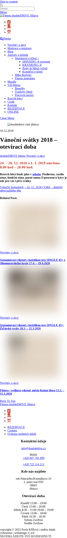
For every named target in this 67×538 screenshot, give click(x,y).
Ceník (11, 101)
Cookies (12, 430)
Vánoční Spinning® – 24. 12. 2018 (21, 187)
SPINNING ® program (36, 61)
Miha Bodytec (23, 75)
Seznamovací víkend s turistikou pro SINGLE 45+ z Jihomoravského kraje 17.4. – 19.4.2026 (32, 261)
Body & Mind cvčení (34, 68)
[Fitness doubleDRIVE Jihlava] (19, 15)
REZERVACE (16, 108)
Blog (10, 51)
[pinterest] (8, 32)
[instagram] (8, 25)
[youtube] (9, 28)
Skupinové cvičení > (27, 58)
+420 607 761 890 (33, 458)
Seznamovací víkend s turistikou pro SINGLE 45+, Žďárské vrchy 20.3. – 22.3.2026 (32, 327)
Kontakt (12, 105)
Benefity (20, 88)
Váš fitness (13, 85)
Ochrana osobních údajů (21, 433)
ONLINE (13, 111)
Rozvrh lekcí (15, 98)
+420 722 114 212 (33, 464)
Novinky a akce (16, 44)
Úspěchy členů (23, 91)
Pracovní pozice (24, 95)
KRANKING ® (32, 65)
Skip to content (9, 1)
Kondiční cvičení (32, 71)
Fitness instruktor (25, 78)
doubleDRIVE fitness (12, 155)
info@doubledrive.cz (33, 448)
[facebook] (8, 21)
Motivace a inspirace (19, 48)
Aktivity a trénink (17, 54)
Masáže (11, 81)
